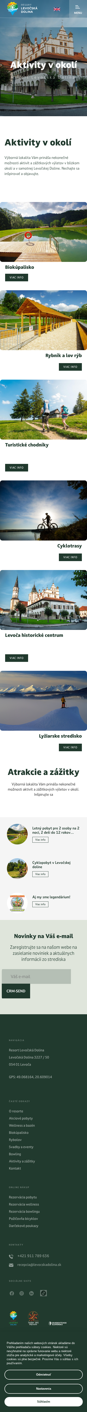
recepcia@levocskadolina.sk (39, 1264)
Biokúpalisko (19, 1132)
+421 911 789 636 (33, 1256)
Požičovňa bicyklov (23, 1218)
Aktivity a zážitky (22, 1161)
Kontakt (15, 1168)
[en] (56, 9)
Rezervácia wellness (24, 1204)
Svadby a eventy (21, 1147)
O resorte (16, 1111)
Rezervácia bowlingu (24, 1211)
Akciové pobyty (21, 1118)
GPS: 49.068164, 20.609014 (30, 1077)
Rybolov (15, 1140)
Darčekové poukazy (23, 1226)
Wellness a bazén (22, 1125)
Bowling (15, 1154)
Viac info (17, 277)
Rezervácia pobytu (23, 1197)
